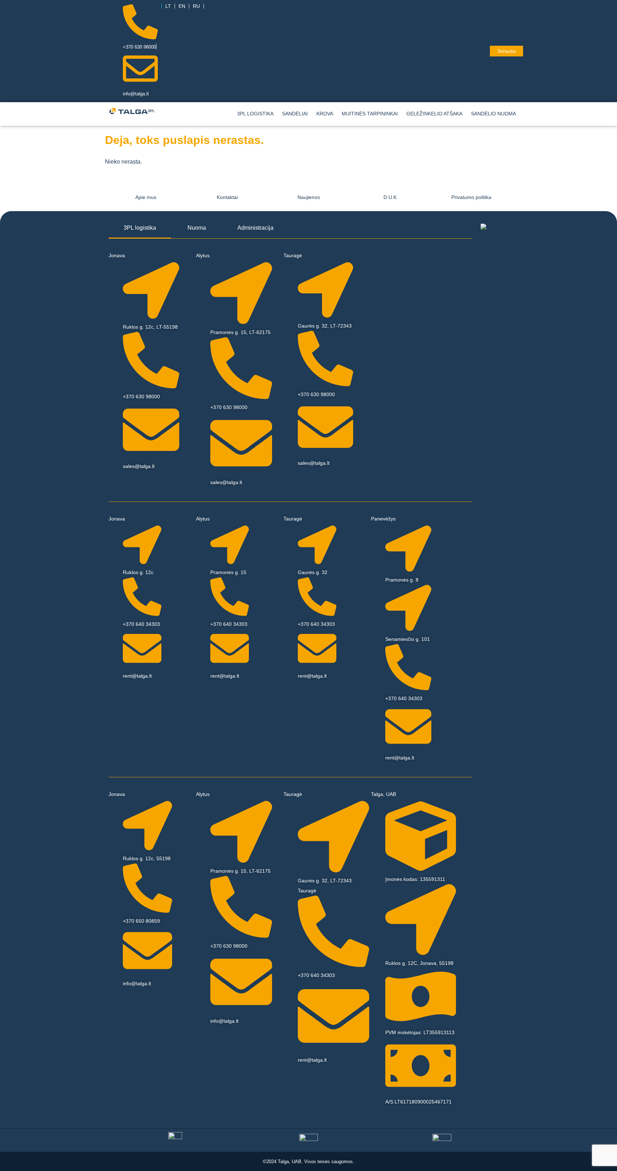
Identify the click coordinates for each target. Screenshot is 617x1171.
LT (168, 6)
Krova (324, 113)
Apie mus (145, 197)
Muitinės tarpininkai (370, 113)
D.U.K (390, 197)
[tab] (140, 228)
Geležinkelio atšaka (434, 113)
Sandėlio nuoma (493, 113)
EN (182, 6)
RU (196, 6)
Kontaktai (227, 197)
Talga (283, 1161)
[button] (495, 114)
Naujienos (308, 197)
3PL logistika (255, 113)
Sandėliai (295, 113)
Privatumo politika (471, 197)
